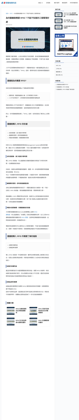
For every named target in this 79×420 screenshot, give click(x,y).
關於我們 (56, 2)
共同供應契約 (74, 2)
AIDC (58, 65)
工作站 (58, 68)
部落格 (48, 2)
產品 (39, 2)
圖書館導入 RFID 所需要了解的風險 (65, 89)
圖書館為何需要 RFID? (62, 84)
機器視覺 (59, 71)
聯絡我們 (64, 2)
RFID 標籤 (25, 217)
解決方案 (59, 75)
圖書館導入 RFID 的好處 (63, 87)
